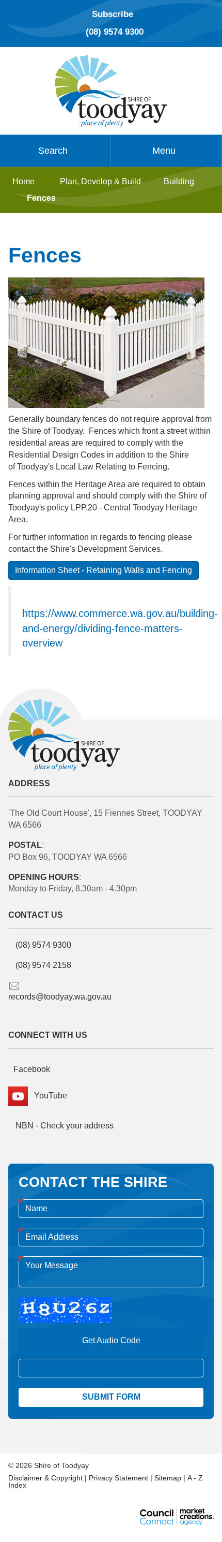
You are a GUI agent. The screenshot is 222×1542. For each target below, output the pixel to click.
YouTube (47, 1095)
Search (53, 150)
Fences (41, 198)
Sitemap (167, 1478)
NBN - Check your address (63, 1125)
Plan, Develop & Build (100, 181)
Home (23, 181)
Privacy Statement (118, 1478)
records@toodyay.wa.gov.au (60, 996)
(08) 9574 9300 (115, 32)
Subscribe (112, 14)
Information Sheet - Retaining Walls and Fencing (103, 570)
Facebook (31, 1069)
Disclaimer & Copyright (45, 1478)
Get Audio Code (111, 1340)
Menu (164, 150)
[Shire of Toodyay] (111, 89)
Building (179, 181)
